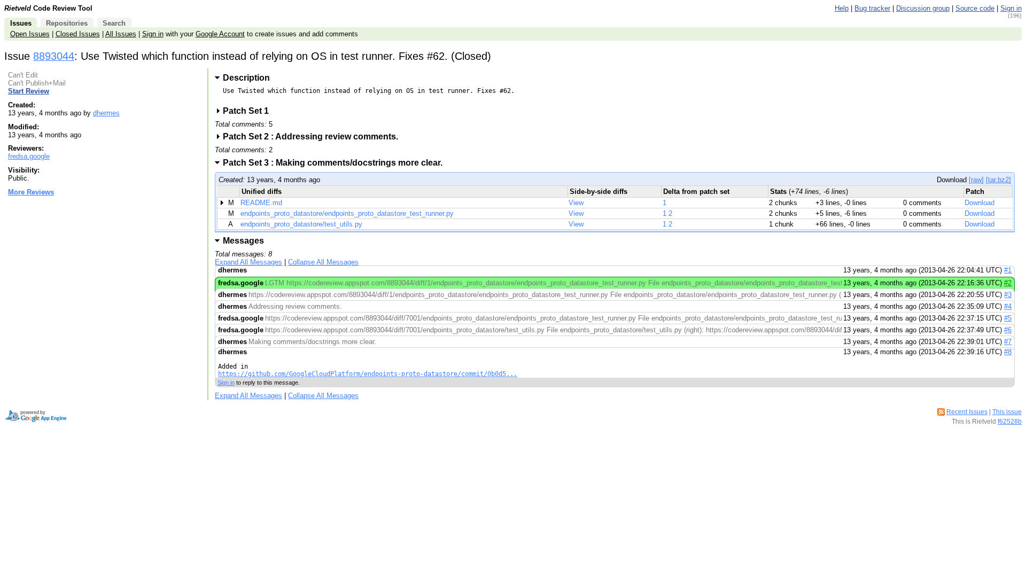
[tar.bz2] (998, 180)
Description (246, 77)
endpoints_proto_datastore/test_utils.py (301, 224)
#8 (1008, 352)
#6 (1008, 330)
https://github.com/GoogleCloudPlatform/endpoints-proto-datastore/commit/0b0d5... (367, 374)
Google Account (220, 34)
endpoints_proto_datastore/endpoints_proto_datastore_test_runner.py (347, 213)
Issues (21, 23)
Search (114, 23)
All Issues (120, 34)
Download (979, 203)
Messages (243, 240)
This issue (1007, 412)
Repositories (67, 23)
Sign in (1011, 8)
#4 (1008, 306)
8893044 (53, 56)
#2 (1008, 283)
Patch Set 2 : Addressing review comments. (314, 136)
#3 (1008, 295)
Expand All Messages (248, 262)
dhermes (106, 113)
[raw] (976, 180)
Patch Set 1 (249, 110)
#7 (1008, 342)
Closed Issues (78, 34)
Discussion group (923, 8)
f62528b (1010, 421)
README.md (261, 203)
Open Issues (30, 34)
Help (842, 8)
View (576, 203)
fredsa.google (29, 156)
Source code (974, 8)
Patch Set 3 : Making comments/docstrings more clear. (336, 162)
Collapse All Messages (323, 262)
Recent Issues (967, 412)
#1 (1008, 270)
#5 (1008, 318)
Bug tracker (872, 8)
